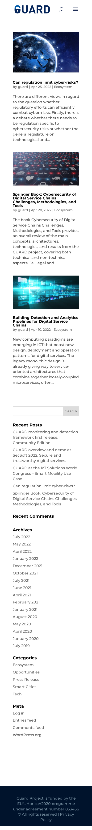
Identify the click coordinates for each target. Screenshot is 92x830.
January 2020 (26, 638)
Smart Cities (24, 687)
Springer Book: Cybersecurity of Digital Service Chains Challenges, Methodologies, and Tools (44, 200)
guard (23, 87)
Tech (17, 694)
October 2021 (25, 573)
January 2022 (25, 558)
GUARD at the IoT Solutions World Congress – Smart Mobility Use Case (45, 473)
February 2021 (26, 602)
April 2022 (22, 551)
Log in (19, 713)
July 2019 (21, 646)
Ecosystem (63, 87)
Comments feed (28, 727)
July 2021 (21, 580)
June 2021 (22, 588)
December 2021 (27, 566)
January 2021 (25, 609)
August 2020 (25, 617)
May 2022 (22, 544)
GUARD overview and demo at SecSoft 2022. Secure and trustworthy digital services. (42, 455)
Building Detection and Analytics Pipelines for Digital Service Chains (45, 321)
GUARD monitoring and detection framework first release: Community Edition (45, 437)
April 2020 (22, 631)
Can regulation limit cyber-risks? (45, 82)
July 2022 (21, 537)
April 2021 (22, 595)
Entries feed (24, 720)
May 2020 (22, 624)
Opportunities (26, 672)
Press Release (26, 679)
